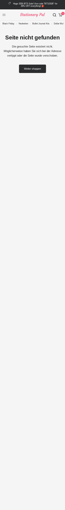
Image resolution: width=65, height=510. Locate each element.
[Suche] (54, 14)
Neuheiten (23, 23)
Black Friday (8, 23)
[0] (59, 14)
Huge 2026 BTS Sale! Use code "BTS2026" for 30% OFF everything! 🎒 (35, 4)
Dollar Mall (59, 23)
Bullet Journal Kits (41, 23)
